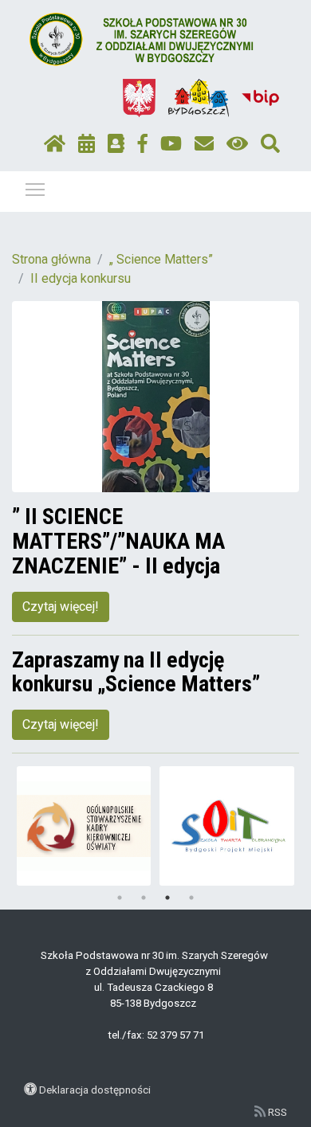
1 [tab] (120, 898)
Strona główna (51, 259)
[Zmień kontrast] (237, 144)
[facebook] (143, 144)
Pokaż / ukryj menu (35, 189)
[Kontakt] (204, 144)
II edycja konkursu (80, 278)
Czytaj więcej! (60, 606)
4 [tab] (191, 898)
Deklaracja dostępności (95, 1089)
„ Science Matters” (161, 259)
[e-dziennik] (116, 144)
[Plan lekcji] (86, 144)
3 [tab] (167, 898)
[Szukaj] (270, 144)
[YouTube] (171, 144)
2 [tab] (144, 898)
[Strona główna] (54, 144)
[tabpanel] (84, 826)
